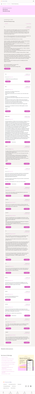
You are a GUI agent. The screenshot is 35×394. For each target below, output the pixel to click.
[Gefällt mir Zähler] (28, 69)
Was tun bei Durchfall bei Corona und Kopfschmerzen (7, 368)
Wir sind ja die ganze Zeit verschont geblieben (8, 362)
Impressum (5, 384)
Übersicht (6, 23)
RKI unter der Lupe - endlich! (6, 373)
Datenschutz (14, 386)
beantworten (8, 68)
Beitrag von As (11, 89)
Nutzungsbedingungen (6, 386)
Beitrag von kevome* (12, 190)
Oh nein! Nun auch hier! (5, 365)
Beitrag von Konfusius (12, 215)
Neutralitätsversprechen (12, 384)
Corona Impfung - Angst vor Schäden (7, 360)
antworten (8, 81)
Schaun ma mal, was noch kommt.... (7, 369)
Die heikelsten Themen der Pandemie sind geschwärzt (8, 372)
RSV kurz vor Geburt (5, 357)
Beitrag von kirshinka (12, 321)
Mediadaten (19, 384)
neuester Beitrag (28, 23)
